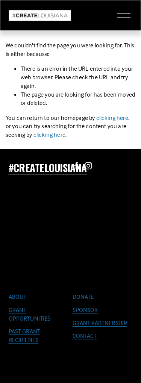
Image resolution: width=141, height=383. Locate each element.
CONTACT (85, 335)
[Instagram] (88, 166)
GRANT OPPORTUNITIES (30, 314)
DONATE (83, 296)
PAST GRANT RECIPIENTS (25, 335)
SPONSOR (85, 309)
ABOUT (18, 296)
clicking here (112, 117)
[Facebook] (76, 166)
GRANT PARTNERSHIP (100, 323)
